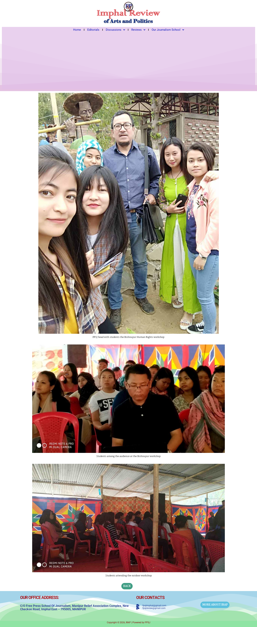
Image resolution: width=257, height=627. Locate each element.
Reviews (136, 29)
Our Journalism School (166, 29)
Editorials (93, 29)
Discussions (113, 29)
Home (77, 29)
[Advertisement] (128, 60)
